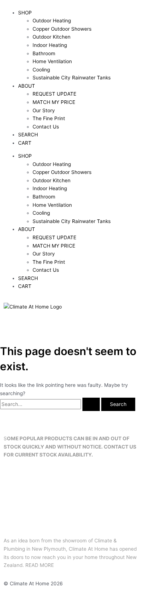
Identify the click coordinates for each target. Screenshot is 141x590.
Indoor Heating (50, 45)
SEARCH (28, 134)
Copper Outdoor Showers (62, 29)
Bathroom (44, 53)
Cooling (41, 70)
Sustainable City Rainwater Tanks (72, 77)
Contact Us (46, 127)
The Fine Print (49, 118)
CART (24, 143)
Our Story (44, 110)
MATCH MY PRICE (54, 102)
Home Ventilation (52, 61)
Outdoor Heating (52, 20)
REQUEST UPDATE (54, 94)
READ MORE (39, 565)
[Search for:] (50, 404)
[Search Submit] (91, 404)
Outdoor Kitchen (51, 37)
